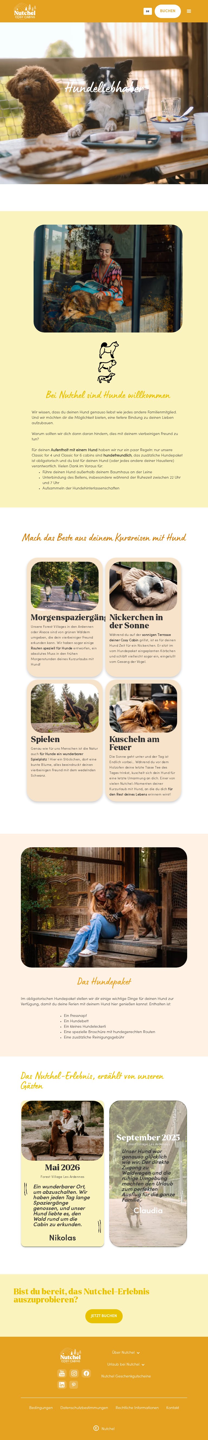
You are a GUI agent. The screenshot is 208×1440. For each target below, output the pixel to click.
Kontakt (172, 1408)
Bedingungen (41, 1408)
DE (147, 11)
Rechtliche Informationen (137, 1408)
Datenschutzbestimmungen (84, 1408)
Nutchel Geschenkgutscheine (126, 1377)
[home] (25, 11)
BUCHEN (168, 11)
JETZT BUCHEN (104, 1316)
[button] (189, 11)
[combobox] (148, 11)
